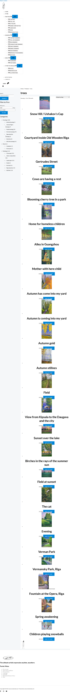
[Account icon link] (3, 86)
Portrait (12, 19)
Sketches (12, 55)
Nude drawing (14, 50)
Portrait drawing (15, 38)
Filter (4, 112)
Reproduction (14, 32)
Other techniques (10, 65)
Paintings (7, 16)
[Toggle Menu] (15, 16)
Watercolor (13, 70)
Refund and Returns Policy (9, 675)
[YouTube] (6, 691)
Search (1, 93)
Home (6, 11)
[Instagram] (3, 691)
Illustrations (14, 72)
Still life (12, 21)
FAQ (4, 677)
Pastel (11, 68)
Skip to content (3, 0)
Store (6, 13)
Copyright (5, 673)
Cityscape (12, 23)
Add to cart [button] (49, 118)
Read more (49, 598)
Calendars (13, 60)
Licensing (5, 674)
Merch (7, 58)
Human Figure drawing (16, 44)
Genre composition (15, 25)
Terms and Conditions (8, 670)
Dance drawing (14, 46)
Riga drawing (13, 42)
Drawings (7, 35)
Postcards (13, 62)
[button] (11, 16)
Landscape (13, 28)
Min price (2, 105)
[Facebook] (0, 691)
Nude (11, 30)
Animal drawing (14, 48)
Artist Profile (8, 77)
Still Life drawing (15, 40)
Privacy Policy (6, 671)
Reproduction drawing (16, 52)
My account (5, 669)
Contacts (7, 79)
